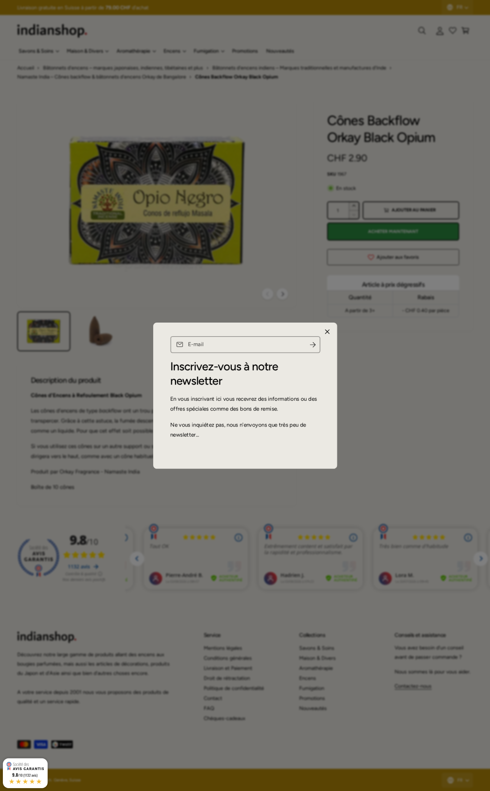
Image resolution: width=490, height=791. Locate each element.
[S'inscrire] (312, 344)
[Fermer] (327, 331)
